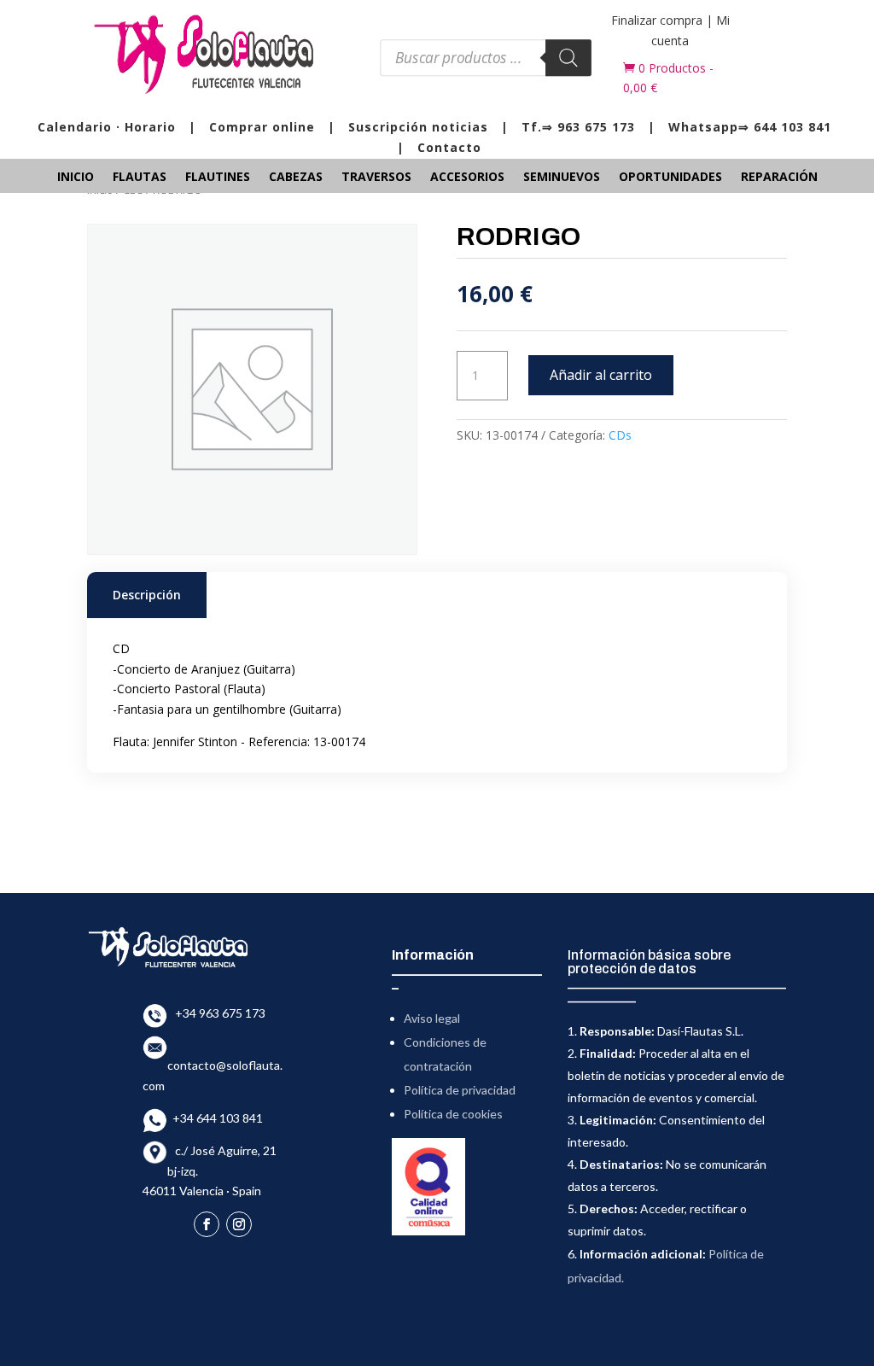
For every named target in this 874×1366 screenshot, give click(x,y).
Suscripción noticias (418, 127)
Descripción (147, 595)
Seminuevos (561, 177)
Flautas (139, 177)
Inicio (75, 177)
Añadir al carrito (601, 374)
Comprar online (262, 127)
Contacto (449, 147)
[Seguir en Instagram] (239, 1224)
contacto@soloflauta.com (213, 1066)
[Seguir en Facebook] (206, 1224)
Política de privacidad (460, 1090)
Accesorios (467, 177)
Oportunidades (670, 177)
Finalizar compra (656, 20)
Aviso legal (432, 1018)
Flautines (217, 177)
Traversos (376, 177)
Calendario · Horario (107, 127)
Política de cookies (453, 1113)
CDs (620, 435)
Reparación (779, 177)
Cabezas (296, 177)
